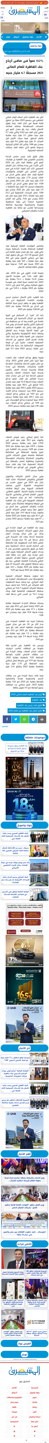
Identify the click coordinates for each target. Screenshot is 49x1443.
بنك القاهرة (37, 700)
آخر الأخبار (24, 1048)
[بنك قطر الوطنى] (24, 1130)
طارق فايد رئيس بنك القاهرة (30, 705)
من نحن (14, 1416)
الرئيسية (34, 1387)
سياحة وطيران (34, 1416)
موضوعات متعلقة (35, 737)
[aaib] (24, 28)
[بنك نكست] (24, 804)
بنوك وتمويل (27, 37)
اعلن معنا (34, 1421)
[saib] (24, 772)
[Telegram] (33, 719)
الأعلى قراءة (24, 1244)
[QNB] (24, 1024)
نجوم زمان (14, 1402)
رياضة (34, 1407)
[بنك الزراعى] (24, 986)
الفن (34, 1411)
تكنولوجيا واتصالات (14, 1397)
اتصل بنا (34, 1426)
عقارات (34, 1402)
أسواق (16, 37)
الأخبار (39, 37)
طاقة (14, 1407)
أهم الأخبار (24, 1154)
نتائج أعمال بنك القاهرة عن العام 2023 (26, 711)
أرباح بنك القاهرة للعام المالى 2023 (27, 694)
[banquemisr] (24, 918)
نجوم (8, 37)
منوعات (14, 1411)
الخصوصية (14, 1421)
